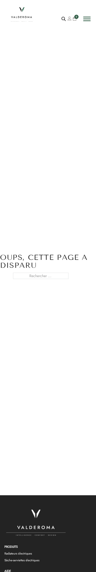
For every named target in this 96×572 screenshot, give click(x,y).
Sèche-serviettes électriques (21, 560)
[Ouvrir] (87, 19)
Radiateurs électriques (18, 553)
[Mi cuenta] (69, 19)
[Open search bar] (63, 19)
